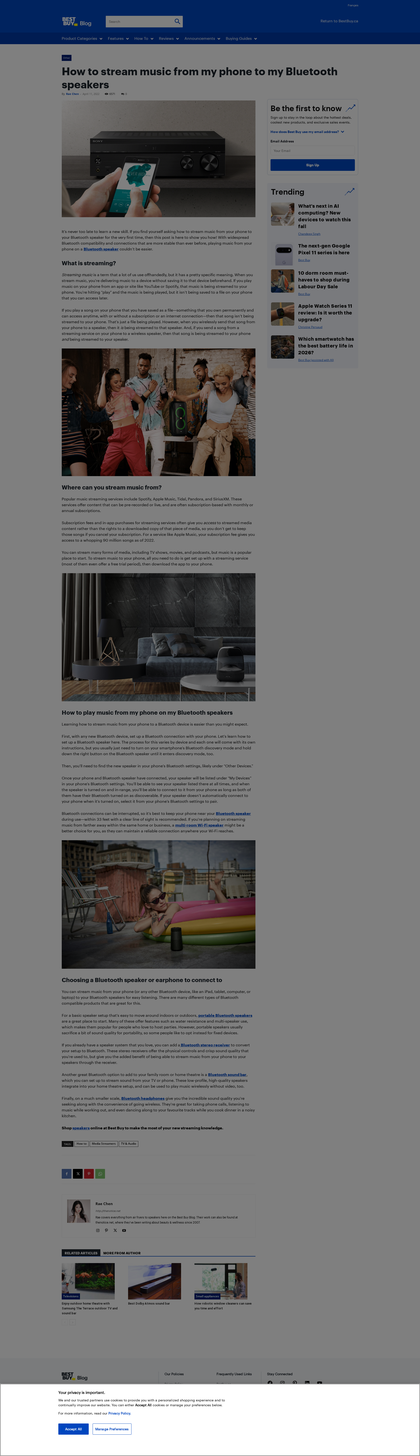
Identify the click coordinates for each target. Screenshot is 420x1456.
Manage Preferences (112, 1429)
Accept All (73, 1429)
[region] (210, 1420)
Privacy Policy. (119, 1413)
